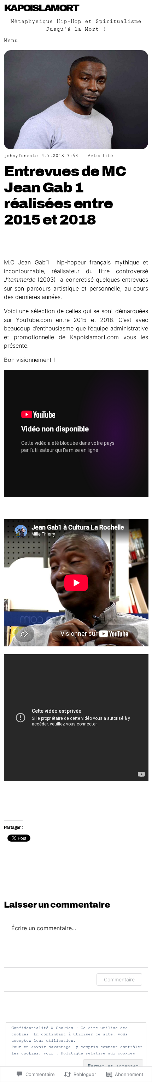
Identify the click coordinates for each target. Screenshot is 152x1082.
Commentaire (119, 979)
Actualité (100, 156)
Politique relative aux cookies (98, 1053)
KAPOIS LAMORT (41, 7)
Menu (11, 40)
